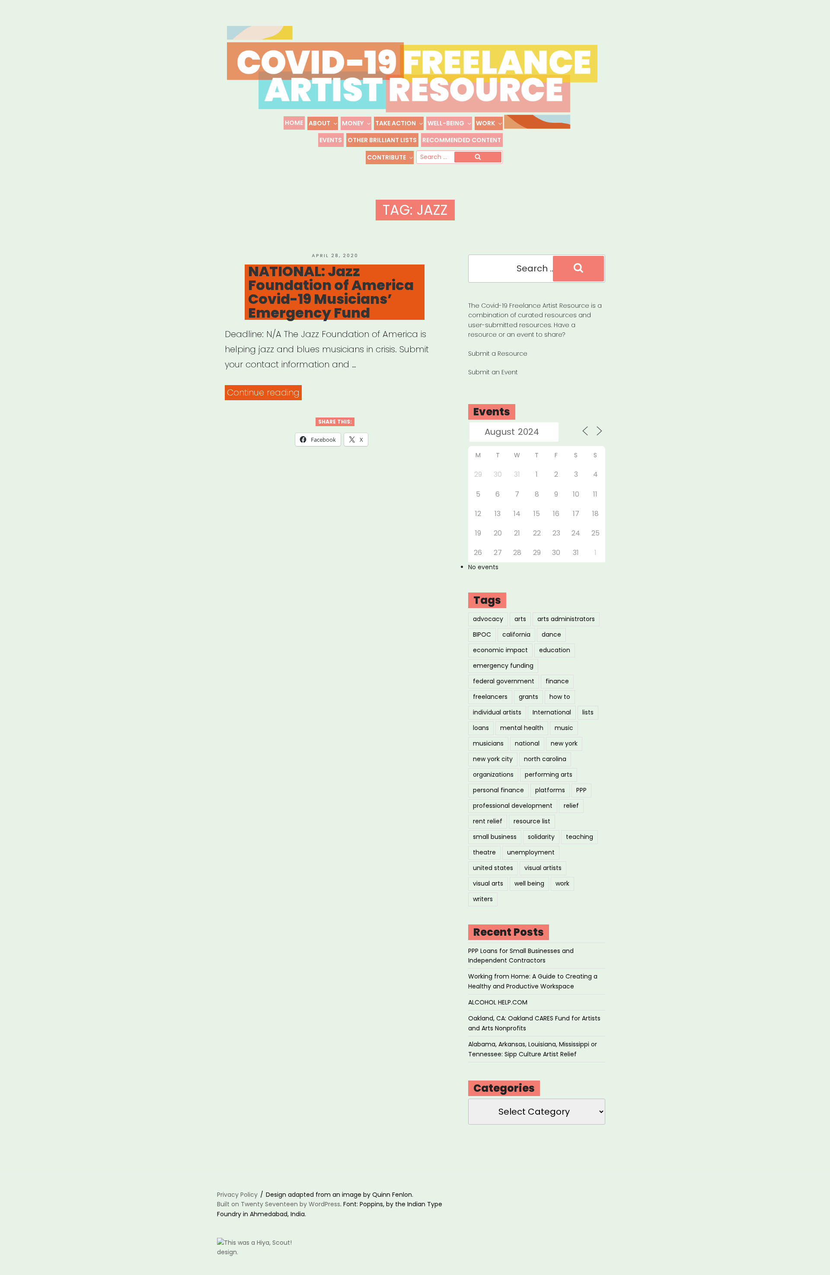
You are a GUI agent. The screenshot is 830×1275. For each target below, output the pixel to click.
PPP (581, 790)
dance (551, 634)
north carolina (545, 759)
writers (483, 899)
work (562, 883)
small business (495, 836)
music (564, 728)
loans (481, 728)
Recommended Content (461, 140)
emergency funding (503, 665)
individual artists (497, 712)
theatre (484, 852)
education (554, 650)
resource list (532, 821)
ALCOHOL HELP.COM (497, 1002)
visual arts (488, 883)
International (552, 712)
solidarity (541, 836)
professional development (512, 805)
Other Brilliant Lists (382, 140)
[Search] (477, 157)
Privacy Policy (237, 1194)
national (527, 743)
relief (571, 805)
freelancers (490, 696)
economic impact (500, 650)
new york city (493, 759)
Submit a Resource (497, 353)
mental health (521, 728)
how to (559, 696)
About (319, 123)
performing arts (548, 774)
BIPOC (482, 634)
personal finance (498, 790)
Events (330, 140)
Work (485, 123)
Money (353, 123)
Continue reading (264, 393)
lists (588, 712)
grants (528, 696)
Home (294, 122)
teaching (579, 836)
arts (520, 619)
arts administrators (566, 619)
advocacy (488, 619)
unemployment (531, 852)
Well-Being (446, 123)
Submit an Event (493, 372)
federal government (503, 681)
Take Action (395, 123)
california (516, 634)
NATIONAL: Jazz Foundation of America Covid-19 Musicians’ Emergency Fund (331, 292)
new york (564, 743)
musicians (488, 743)
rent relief (487, 821)
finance (557, 681)
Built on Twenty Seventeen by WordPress (278, 1204)
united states (493, 868)
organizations (493, 774)
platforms (550, 790)
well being (529, 883)
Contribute (386, 157)
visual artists (543, 868)
